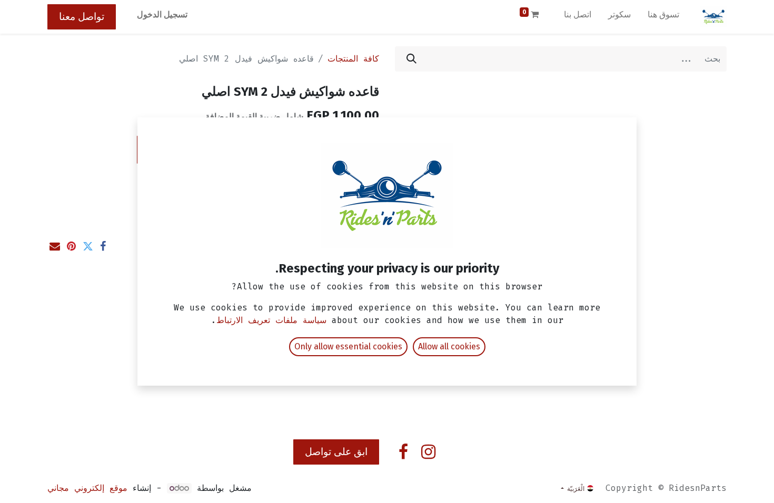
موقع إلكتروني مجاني (87, 488)
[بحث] (411, 59)
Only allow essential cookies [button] (348, 346)
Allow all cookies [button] (449, 346)
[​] (428, 451)
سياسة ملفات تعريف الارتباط (271, 320)
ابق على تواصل (336, 452)
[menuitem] (663, 17)
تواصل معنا (81, 17)
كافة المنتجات (353, 58)
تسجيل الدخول (162, 14)
